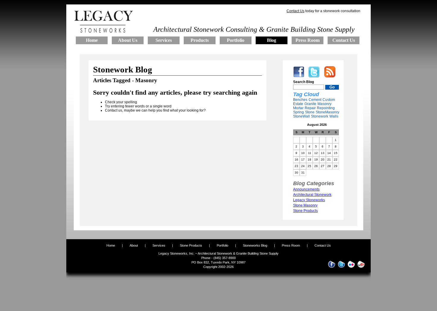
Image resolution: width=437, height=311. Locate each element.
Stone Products (191, 245)
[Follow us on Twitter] (314, 76)
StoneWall (301, 116)
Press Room (291, 245)
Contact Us (295, 11)
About (134, 245)
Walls (333, 116)
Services (159, 245)
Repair (310, 108)
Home (110, 245)
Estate (298, 104)
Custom (329, 100)
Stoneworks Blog (255, 245)
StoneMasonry (327, 112)
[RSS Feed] (330, 76)
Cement (315, 100)
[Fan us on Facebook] (298, 76)
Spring (298, 112)
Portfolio (223, 245)
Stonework (319, 116)
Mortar (298, 108)
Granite (310, 104)
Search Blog (303, 82)
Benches (300, 100)
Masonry (324, 104)
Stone (310, 112)
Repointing (326, 108)
